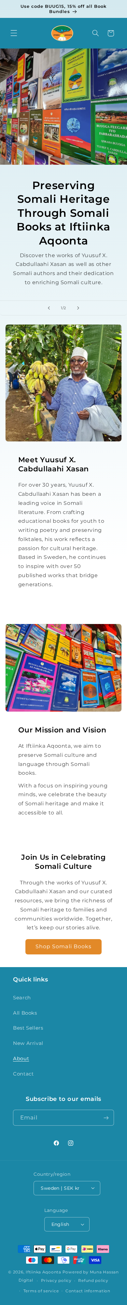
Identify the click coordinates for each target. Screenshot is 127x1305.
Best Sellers (28, 1028)
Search (22, 998)
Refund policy (93, 1280)
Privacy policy (56, 1280)
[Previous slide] (49, 308)
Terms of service (41, 1291)
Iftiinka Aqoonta (43, 1272)
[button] (13, 33)
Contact (23, 1074)
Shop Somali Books (63, 946)
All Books (25, 1013)
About (21, 1059)
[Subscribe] (106, 1118)
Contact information (87, 1291)
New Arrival (28, 1043)
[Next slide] (78, 308)
